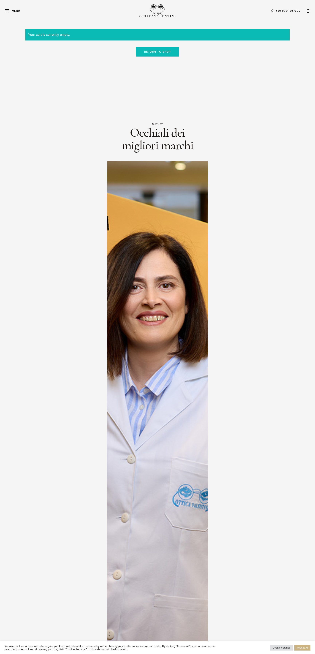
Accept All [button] (302, 647)
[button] (12, 11)
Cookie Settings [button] (281, 647)
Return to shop (157, 51)
